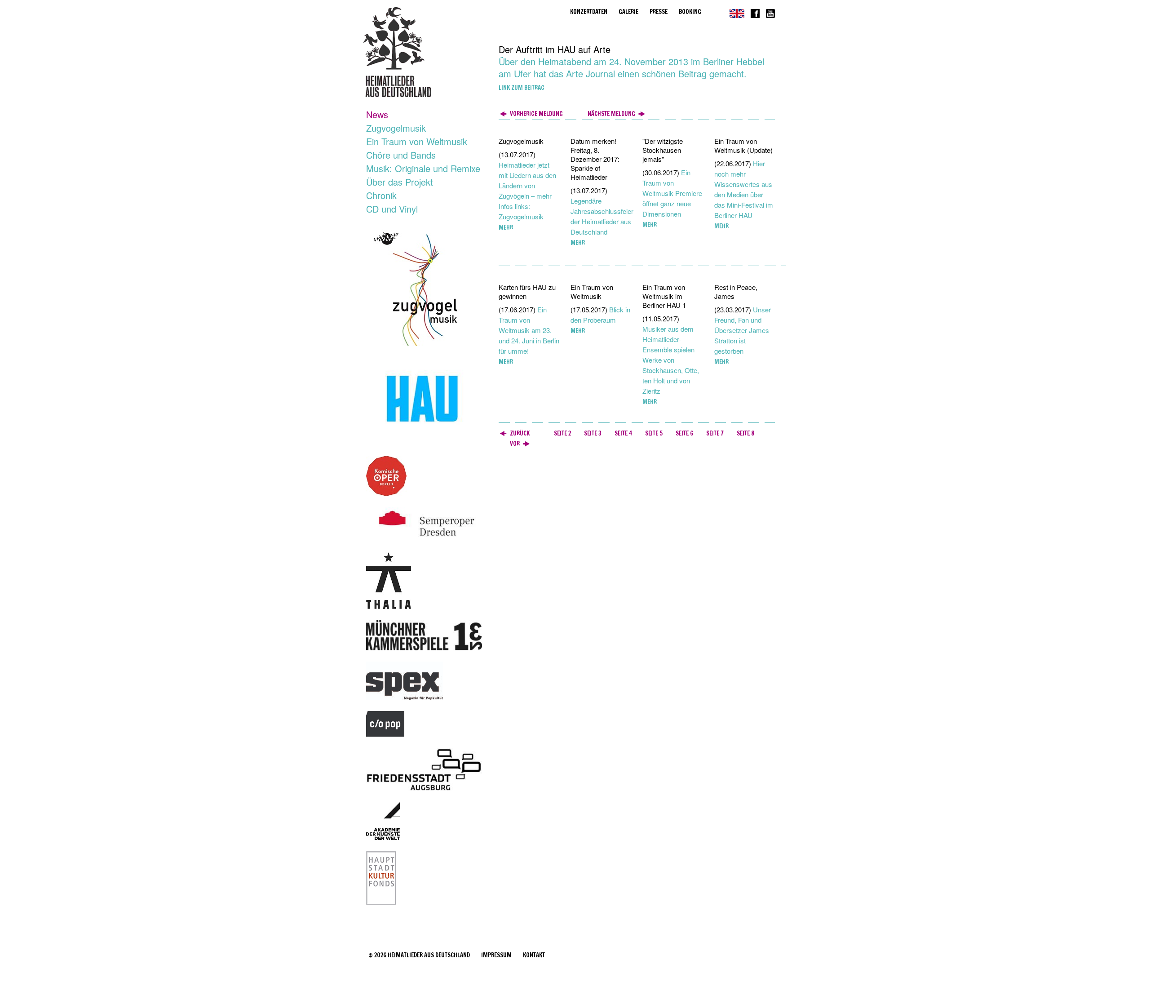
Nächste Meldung (611, 114)
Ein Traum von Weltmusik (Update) (743, 145)
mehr (506, 227)
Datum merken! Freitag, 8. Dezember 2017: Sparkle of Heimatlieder (595, 159)
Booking (690, 12)
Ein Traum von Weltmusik (416, 141)
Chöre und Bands (401, 154)
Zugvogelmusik (396, 127)
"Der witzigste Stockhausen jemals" (662, 150)
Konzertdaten (588, 12)
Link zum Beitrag (521, 88)
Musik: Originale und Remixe (423, 168)
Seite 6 (684, 433)
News (377, 114)
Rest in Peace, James (735, 291)
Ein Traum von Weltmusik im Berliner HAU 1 (664, 296)
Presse (659, 12)
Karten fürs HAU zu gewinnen (527, 291)
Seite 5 (654, 433)
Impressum (496, 955)
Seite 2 (562, 433)
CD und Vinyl (392, 208)
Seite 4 (623, 433)
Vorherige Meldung (536, 114)
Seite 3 (593, 433)
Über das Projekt (399, 181)
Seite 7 (715, 433)
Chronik (381, 195)
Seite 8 (745, 433)
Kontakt (534, 955)
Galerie (628, 12)
